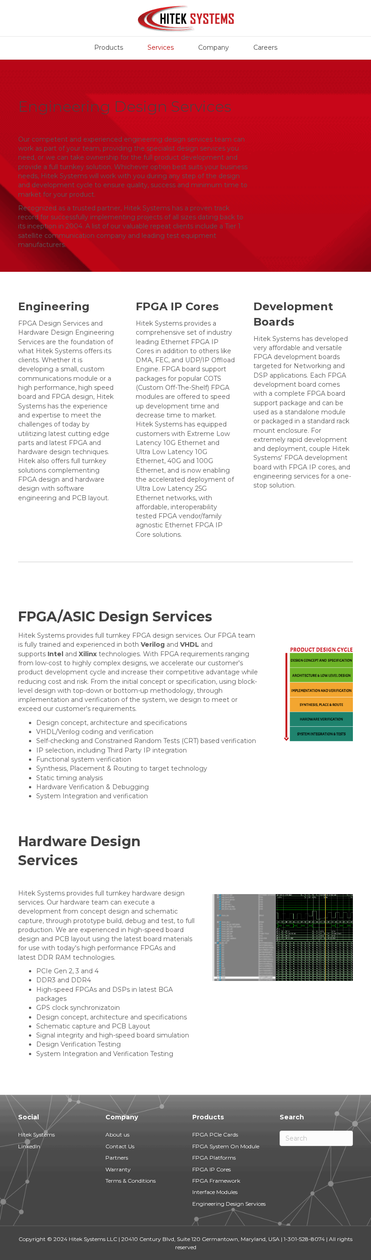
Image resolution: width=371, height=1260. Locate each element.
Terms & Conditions (130, 1180)
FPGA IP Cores (211, 1169)
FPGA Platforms (214, 1157)
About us (117, 1134)
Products (108, 47)
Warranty (118, 1169)
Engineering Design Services (229, 1203)
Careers (265, 47)
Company (213, 47)
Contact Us (119, 1146)
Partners (116, 1157)
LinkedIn (29, 1146)
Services (160, 47)
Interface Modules (215, 1192)
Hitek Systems (36, 1134)
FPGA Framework (216, 1180)
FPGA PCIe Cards (215, 1134)
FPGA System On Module (225, 1146)
